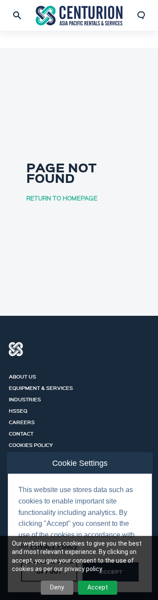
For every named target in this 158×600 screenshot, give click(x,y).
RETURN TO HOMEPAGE (61, 198)
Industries (25, 398)
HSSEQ (18, 409)
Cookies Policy (31, 443)
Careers (22, 421)
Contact (21, 432)
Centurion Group (16, 349)
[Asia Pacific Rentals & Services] (79, 15)
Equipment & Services (41, 386)
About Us (22, 375)
